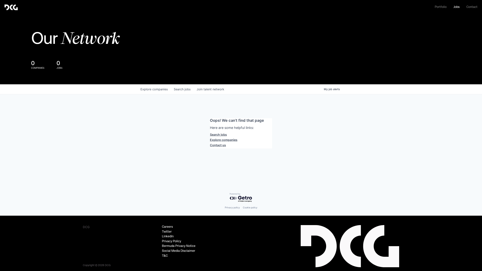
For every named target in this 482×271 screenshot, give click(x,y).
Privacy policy (232, 207)
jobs (182, 89)
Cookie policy (250, 207)
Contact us (218, 145)
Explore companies (223, 140)
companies (154, 89)
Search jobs (218, 134)
